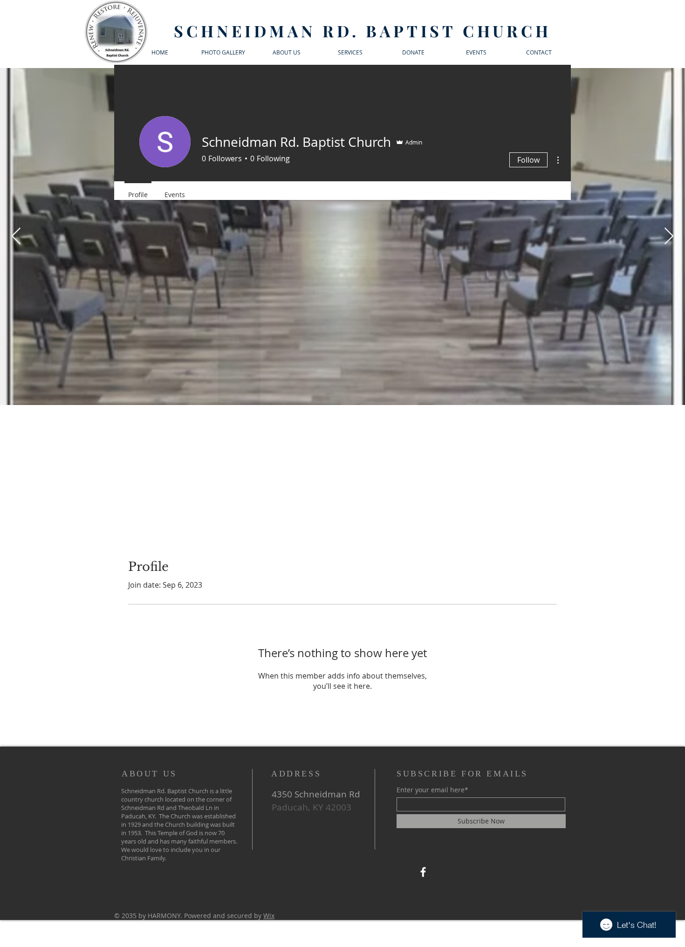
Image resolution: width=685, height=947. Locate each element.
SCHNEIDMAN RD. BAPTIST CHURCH (362, 30)
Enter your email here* (432, 790)
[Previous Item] (16, 236)
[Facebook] (423, 871)
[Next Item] (669, 236)
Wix (268, 915)
